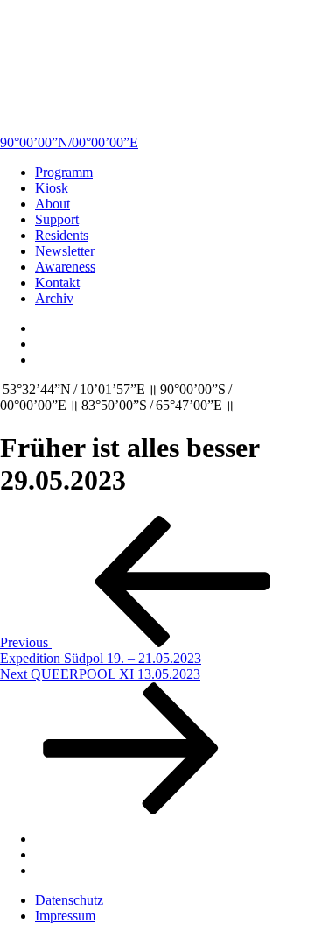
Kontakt (57, 282)
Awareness (65, 266)
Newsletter (64, 250)
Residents (61, 235)
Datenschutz (69, 899)
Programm (64, 172)
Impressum (65, 915)
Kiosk (51, 187)
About (52, 203)
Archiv (54, 298)
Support (57, 219)
